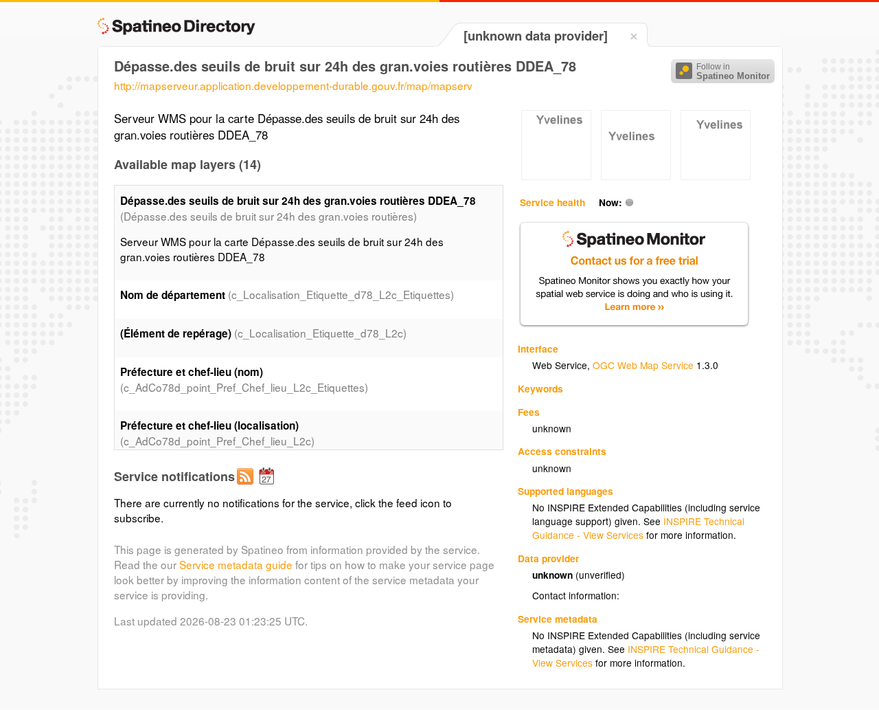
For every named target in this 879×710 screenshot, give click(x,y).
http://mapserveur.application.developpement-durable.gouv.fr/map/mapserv (293, 85)
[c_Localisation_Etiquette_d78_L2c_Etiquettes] (556, 176)
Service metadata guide (236, 564)
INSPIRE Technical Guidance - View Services (638, 528)
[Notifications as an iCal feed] (268, 487)
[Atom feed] (247, 487)
